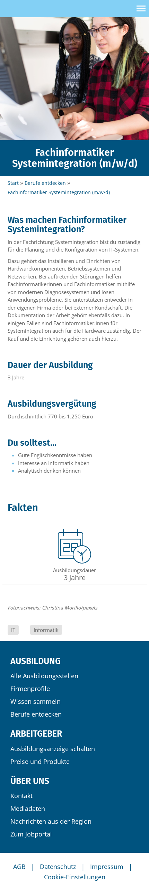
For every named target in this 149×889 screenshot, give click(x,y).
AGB (19, 866)
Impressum (106, 866)
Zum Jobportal (31, 834)
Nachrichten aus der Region (50, 821)
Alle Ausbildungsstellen (44, 676)
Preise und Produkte (40, 761)
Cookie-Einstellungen (74, 877)
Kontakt (21, 796)
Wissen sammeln (35, 701)
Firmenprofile (30, 688)
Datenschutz (58, 866)
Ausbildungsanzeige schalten (52, 749)
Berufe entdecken (36, 714)
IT (13, 629)
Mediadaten (27, 808)
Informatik (46, 629)
